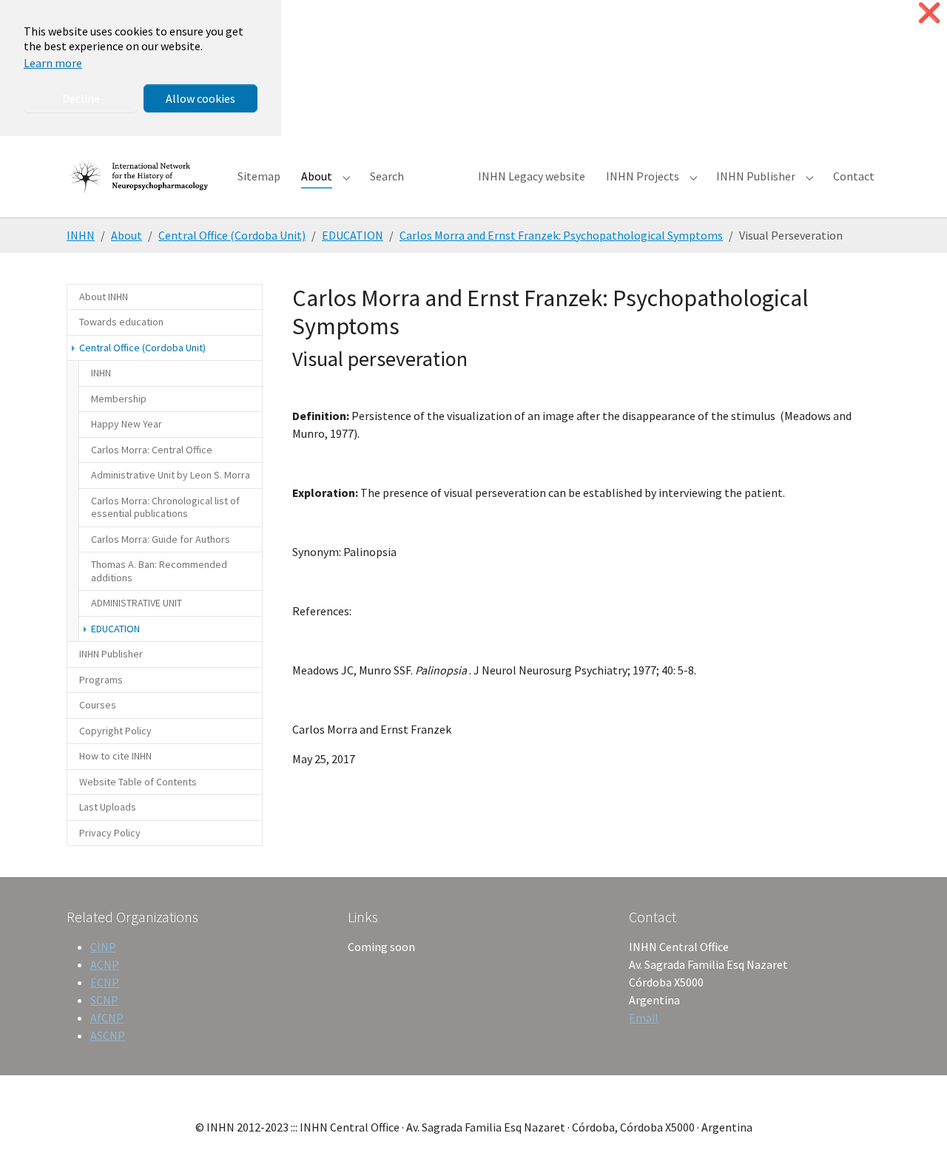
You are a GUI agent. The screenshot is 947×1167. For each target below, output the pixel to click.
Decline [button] (81, 98)
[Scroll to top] (914, 1134)
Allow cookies (200, 98)
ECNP (104, 982)
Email (643, 1017)
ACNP (104, 964)
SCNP (104, 999)
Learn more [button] (53, 62)
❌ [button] (929, 13)
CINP (103, 946)
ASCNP (107, 1035)
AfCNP (107, 1017)
